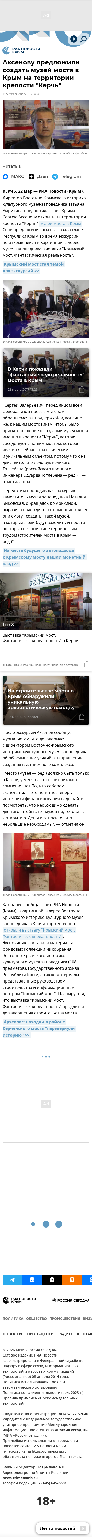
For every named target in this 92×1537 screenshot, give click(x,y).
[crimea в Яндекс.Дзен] (52, 1280)
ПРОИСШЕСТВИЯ (64, 1319)
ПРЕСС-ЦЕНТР (40, 1335)
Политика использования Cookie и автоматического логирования (34, 1385)
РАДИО (65, 1335)
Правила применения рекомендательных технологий (40, 1401)
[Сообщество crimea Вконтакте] (32, 1280)
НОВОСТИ (12, 1335)
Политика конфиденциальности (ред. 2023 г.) (43, 1393)
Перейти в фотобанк (74, 154)
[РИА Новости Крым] (21, 50)
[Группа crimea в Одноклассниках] (72, 1280)
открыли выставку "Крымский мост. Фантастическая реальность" (39, 933)
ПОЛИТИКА (13, 1319)
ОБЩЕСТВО (36, 1319)
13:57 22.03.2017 (14, 94)
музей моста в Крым (60, 224)
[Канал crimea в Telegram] (12, 1280)
